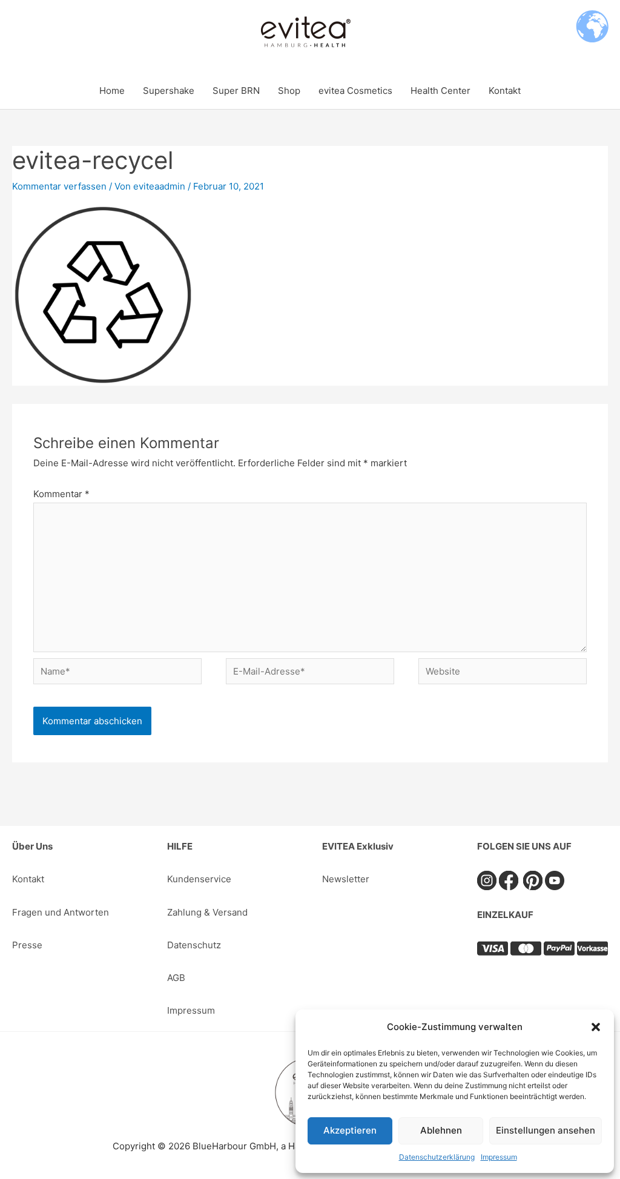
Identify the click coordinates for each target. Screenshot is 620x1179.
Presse (27, 945)
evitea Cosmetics (355, 90)
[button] (596, 1027)
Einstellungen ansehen (545, 1130)
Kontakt (505, 90)
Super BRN (236, 90)
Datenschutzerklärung (437, 1156)
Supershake (168, 90)
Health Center (440, 90)
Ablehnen (441, 1130)
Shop (289, 90)
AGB (176, 977)
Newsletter (345, 879)
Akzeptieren (350, 1130)
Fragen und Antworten (60, 912)
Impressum (499, 1156)
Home (112, 90)
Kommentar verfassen (59, 186)
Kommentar (61, 494)
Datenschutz (194, 945)
